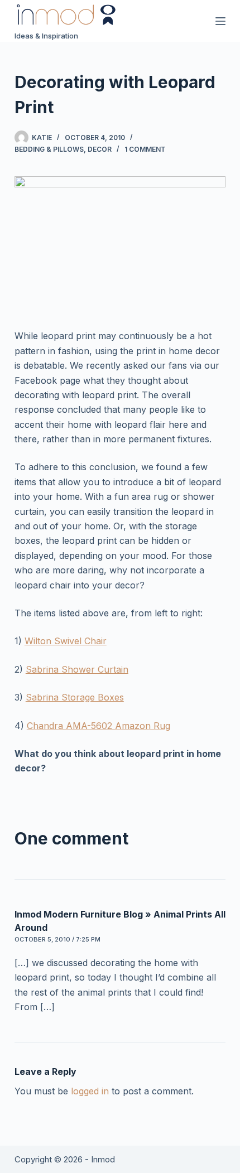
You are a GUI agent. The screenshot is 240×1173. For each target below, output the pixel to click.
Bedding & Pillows (49, 149)
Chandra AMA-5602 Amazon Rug (98, 725)
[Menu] (220, 21)
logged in (90, 1091)
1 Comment (145, 149)
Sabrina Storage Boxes (75, 697)
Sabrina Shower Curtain (77, 669)
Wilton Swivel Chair (66, 640)
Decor (100, 149)
